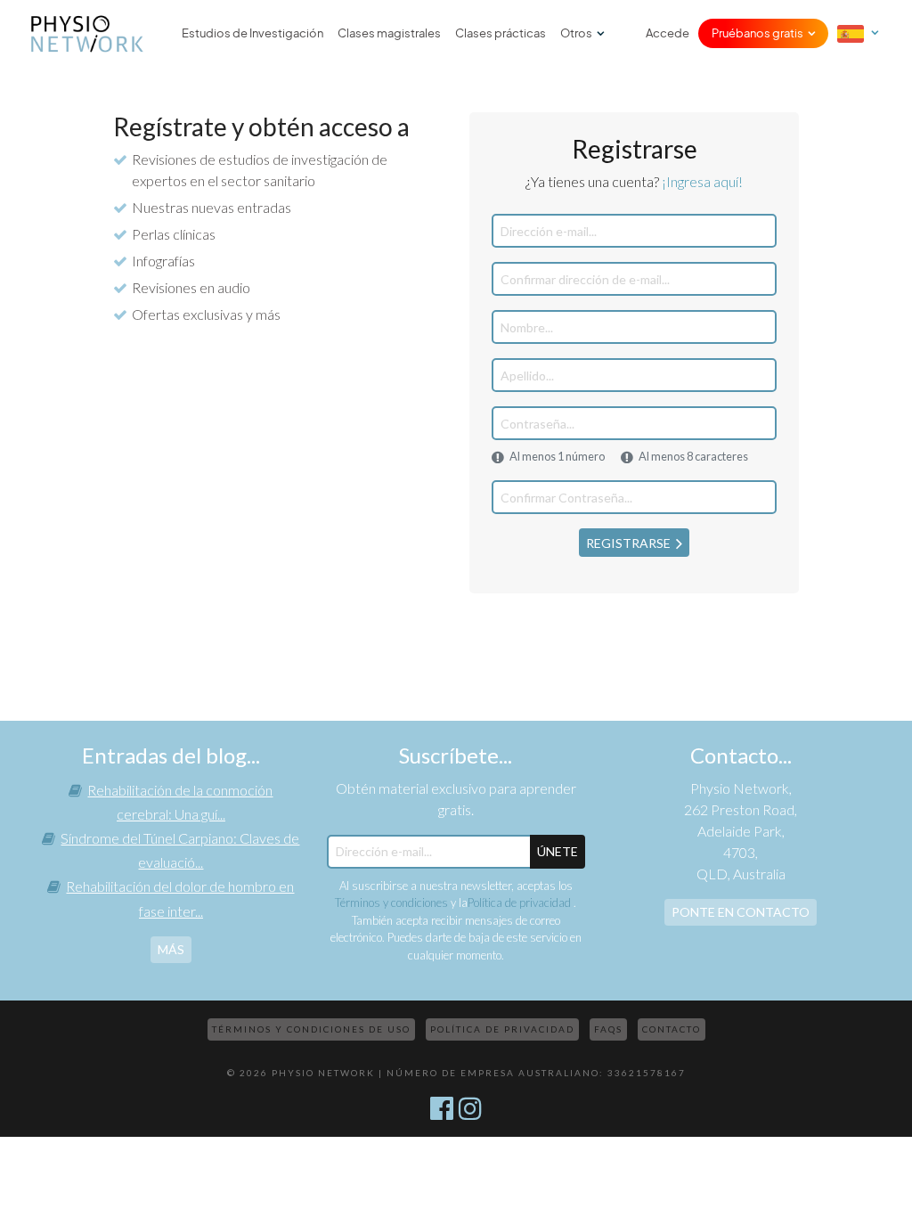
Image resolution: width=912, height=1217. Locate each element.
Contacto (671, 1029)
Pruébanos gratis (757, 33)
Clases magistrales (389, 33)
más (171, 949)
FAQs (608, 1029)
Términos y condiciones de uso (311, 1029)
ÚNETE (557, 851)
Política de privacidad (521, 902)
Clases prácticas (500, 33)
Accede (667, 33)
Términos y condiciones (391, 902)
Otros (576, 33)
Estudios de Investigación (252, 33)
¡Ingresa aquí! (702, 181)
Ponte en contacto (741, 911)
